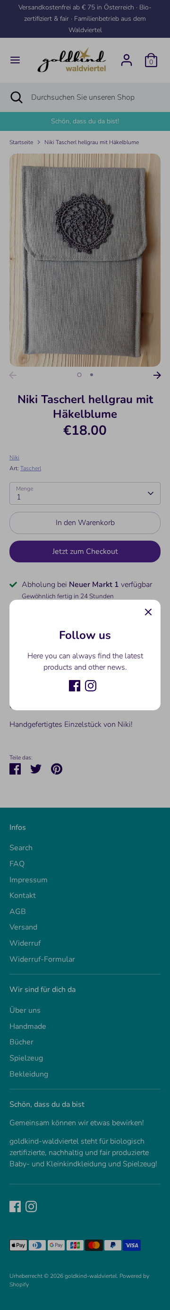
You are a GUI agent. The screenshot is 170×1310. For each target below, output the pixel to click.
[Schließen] (148, 612)
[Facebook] (74, 685)
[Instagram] (90, 685)
